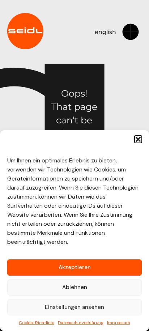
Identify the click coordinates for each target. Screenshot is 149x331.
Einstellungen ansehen (74, 307)
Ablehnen (74, 287)
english (105, 32)
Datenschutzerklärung (80, 323)
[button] (138, 139)
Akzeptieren (75, 267)
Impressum (118, 323)
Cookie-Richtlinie (36, 323)
